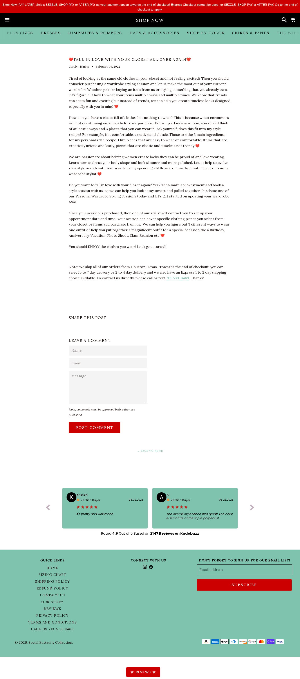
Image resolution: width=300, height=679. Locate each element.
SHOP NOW (150, 20)
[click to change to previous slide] (47, 508)
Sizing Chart (52, 575)
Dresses (51, 32)
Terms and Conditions (52, 622)
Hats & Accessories (154, 32)
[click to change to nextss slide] (252, 508)
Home (52, 568)
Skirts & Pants (250, 32)
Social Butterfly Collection (50, 642)
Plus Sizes (20, 32)
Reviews (52, 609)
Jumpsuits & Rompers (95, 32)
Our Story (52, 602)
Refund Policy (53, 588)
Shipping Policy (52, 581)
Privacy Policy (52, 615)
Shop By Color (206, 32)
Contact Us (52, 595)
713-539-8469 (177, 278)
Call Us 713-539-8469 (52, 629)
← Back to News (150, 450)
